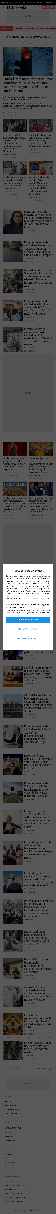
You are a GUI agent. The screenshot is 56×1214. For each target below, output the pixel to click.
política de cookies (28, 598)
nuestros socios (38, 576)
